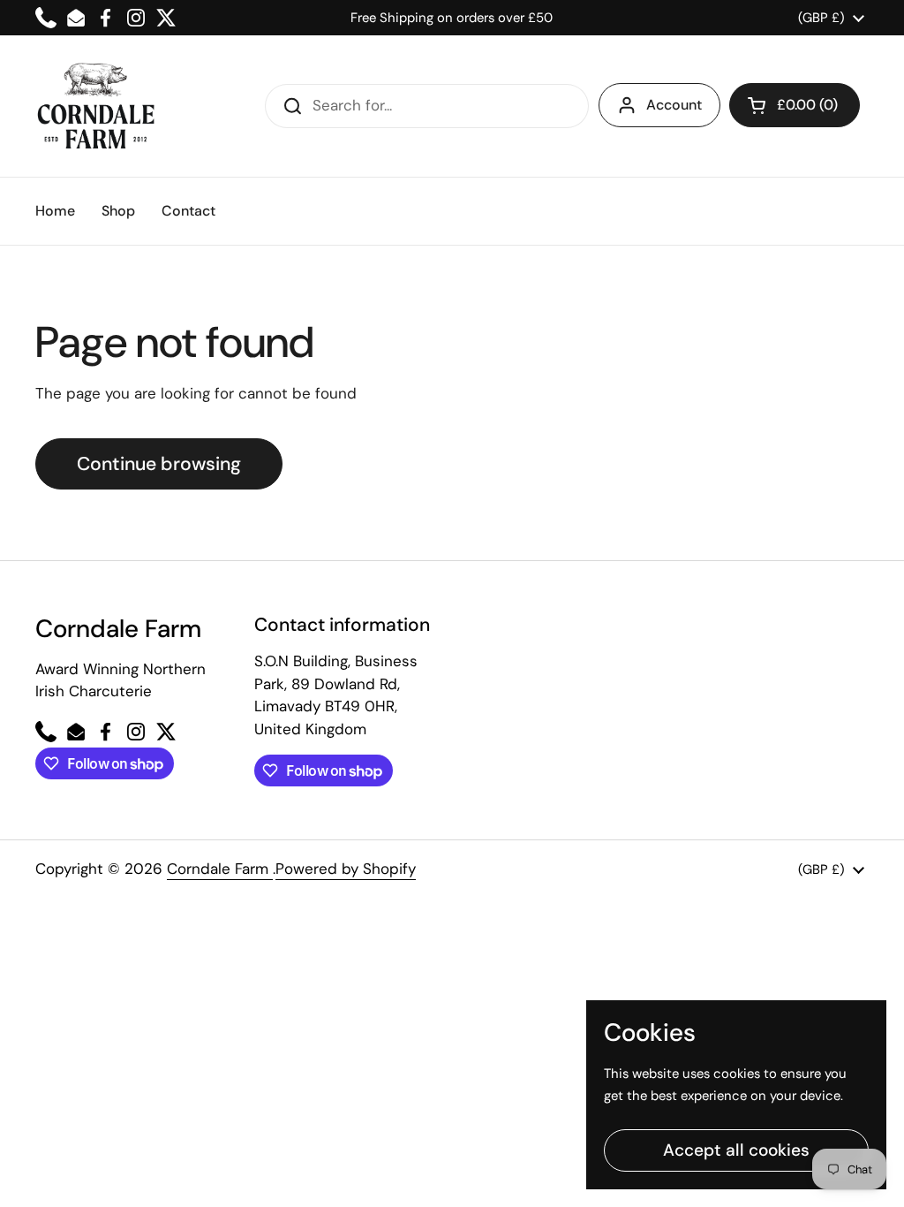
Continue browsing (159, 464)
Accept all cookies (736, 1150)
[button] (794, 105)
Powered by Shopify (345, 868)
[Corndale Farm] (96, 106)
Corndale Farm (220, 868)
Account (674, 104)
